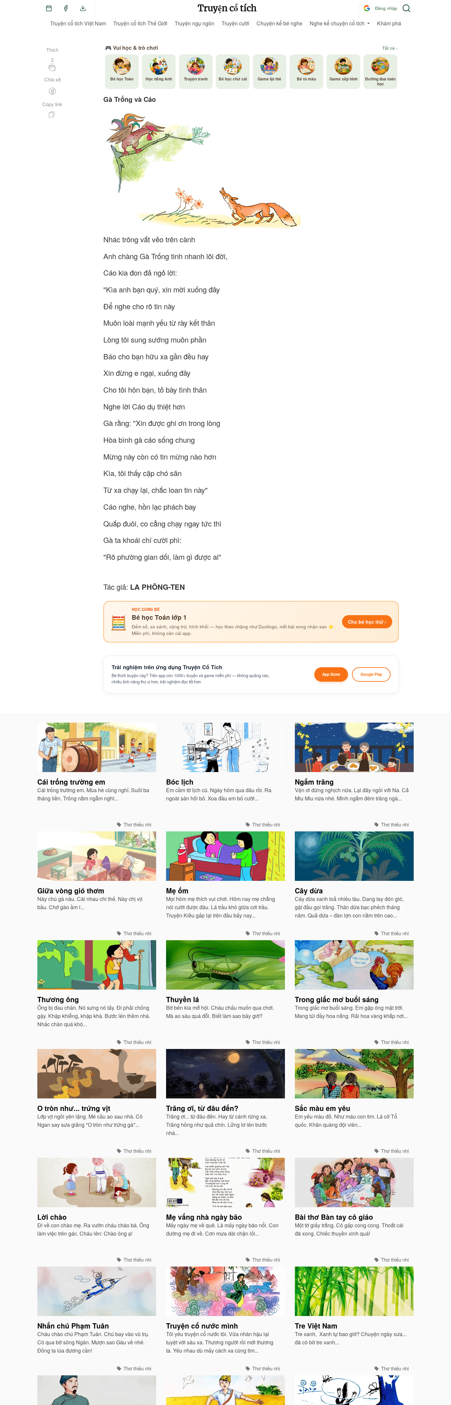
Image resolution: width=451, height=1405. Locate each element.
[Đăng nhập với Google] (367, 8)
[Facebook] (65, 8)
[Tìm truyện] (406, 8)
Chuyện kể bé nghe (279, 23)
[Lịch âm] (49, 8)
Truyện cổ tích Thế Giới (140, 23)
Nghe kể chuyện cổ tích (337, 23)
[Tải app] (83, 8)
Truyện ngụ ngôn (194, 23)
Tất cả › (389, 48)
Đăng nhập (386, 8)
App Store (331, 674)
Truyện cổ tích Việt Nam (78, 23)
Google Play (371, 674)
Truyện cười (235, 23)
